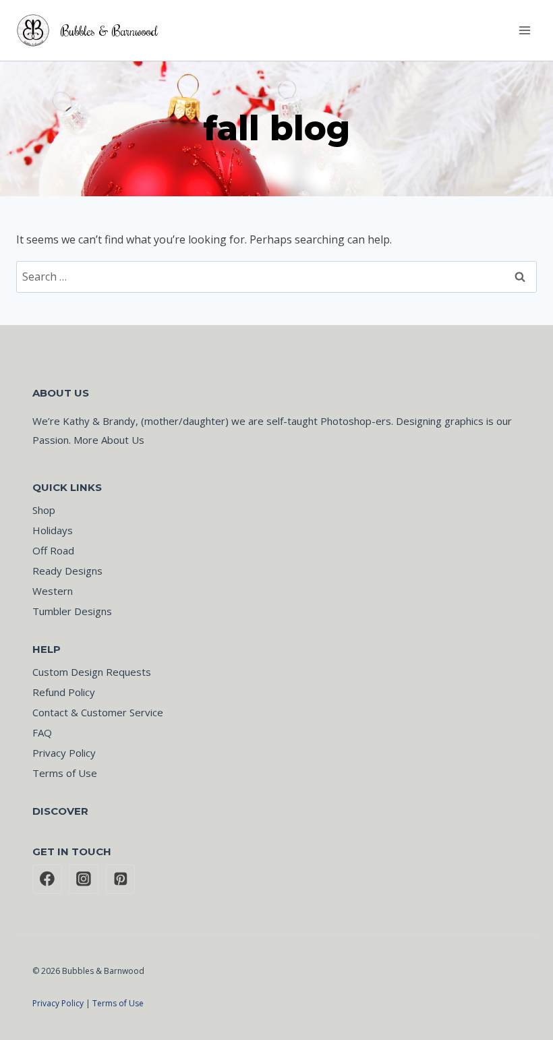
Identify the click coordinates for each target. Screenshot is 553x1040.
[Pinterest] (121, 879)
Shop (43, 510)
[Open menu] (524, 30)
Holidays (52, 530)
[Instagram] (83, 879)
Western (52, 591)
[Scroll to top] (499, 1007)
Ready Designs (67, 570)
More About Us (109, 439)
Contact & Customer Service (97, 712)
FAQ (42, 732)
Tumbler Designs (72, 611)
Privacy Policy (64, 752)
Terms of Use (64, 773)
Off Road (53, 550)
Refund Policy (63, 692)
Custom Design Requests (91, 671)
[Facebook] (47, 879)
